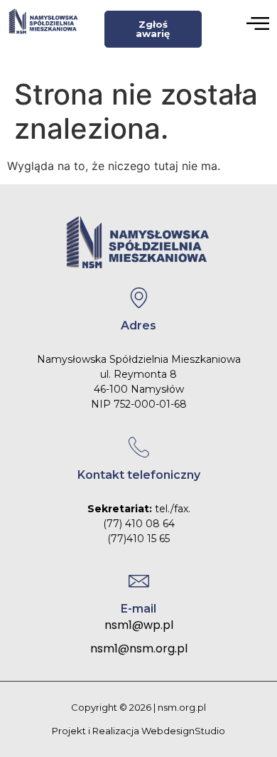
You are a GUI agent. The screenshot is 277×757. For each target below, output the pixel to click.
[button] (257, 25)
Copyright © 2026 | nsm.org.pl (138, 707)
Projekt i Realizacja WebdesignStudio (138, 730)
